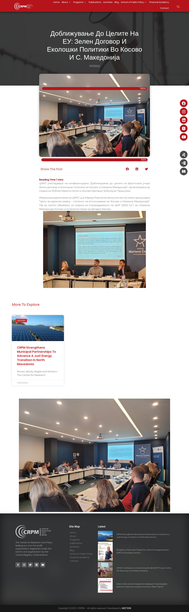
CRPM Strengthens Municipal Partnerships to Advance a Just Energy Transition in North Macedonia (36, 355)
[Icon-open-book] (184, 171)
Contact (164, 8)
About (73, 536)
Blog (72, 550)
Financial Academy (79, 557)
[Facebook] (184, 103)
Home (73, 532)
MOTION (126, 608)
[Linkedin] (184, 120)
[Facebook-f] (18, 564)
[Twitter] (30, 564)
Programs (75, 539)
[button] (178, 7)
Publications (76, 543)
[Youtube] (184, 137)
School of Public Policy (81, 553)
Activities (74, 546)
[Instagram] (184, 112)
